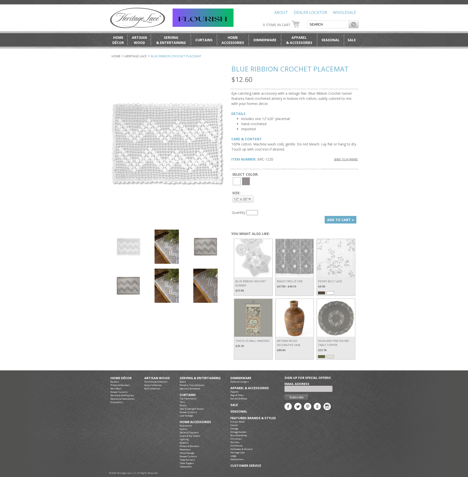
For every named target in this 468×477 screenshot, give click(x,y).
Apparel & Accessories (249, 388)
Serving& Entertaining (171, 40)
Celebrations (237, 459)
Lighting (184, 439)
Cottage (234, 428)
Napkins (184, 442)
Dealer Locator (310, 12)
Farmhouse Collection (155, 381)
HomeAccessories (233, 40)
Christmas (236, 438)
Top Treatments (188, 398)
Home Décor (121, 378)
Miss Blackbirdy (238, 435)
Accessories (186, 425)
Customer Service (245, 466)
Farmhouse (236, 445)
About (281, 12)
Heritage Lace (136, 56)
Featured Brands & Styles (253, 418)
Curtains (204, 40)
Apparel (234, 391)
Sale (352, 40)
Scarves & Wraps (238, 398)
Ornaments (116, 402)
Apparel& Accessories (299, 40)
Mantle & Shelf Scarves (122, 395)
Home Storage (187, 453)
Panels (183, 405)
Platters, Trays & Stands (192, 385)
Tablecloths (186, 466)
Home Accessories (195, 422)
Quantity (238, 212)
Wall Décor (115, 388)
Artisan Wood (157, 378)
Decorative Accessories (122, 398)
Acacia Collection (153, 385)
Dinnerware (265, 40)
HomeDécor (118, 40)
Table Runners (187, 459)
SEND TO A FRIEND (346, 159)
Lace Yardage (186, 415)
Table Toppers (187, 463)
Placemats (185, 449)
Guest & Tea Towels (190, 435)
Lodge (233, 455)
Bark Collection (152, 388)
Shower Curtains (119, 392)
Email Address (296, 384)
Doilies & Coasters (189, 432)
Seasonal (331, 40)
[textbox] (328, 24)
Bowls (183, 381)
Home (116, 56)
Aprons (183, 429)
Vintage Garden (238, 432)
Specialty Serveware (190, 388)
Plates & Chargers (239, 381)
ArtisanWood (139, 40)
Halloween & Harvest (241, 449)
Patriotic (234, 442)
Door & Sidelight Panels (192, 408)
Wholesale (344, 12)
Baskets (114, 381)
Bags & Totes (237, 395)
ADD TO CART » (340, 219)
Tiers (182, 402)
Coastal (234, 425)
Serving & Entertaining (200, 378)
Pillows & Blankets (120, 385)
